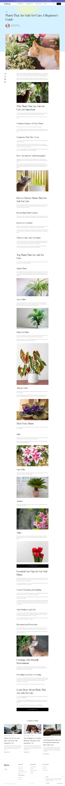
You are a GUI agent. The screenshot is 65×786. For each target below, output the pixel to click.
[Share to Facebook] (5, 76)
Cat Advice (45, 768)
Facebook (20, 777)
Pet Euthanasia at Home (22, 771)
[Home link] (6, 765)
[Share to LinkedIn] (5, 79)
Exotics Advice (45, 770)
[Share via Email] (5, 82)
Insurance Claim (21, 770)
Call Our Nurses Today (32, 709)
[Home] (10, 4)
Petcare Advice (38, 3)
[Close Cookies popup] (62, 776)
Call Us (58, 3)
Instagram (20, 779)
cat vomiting (23, 149)
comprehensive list (24, 696)
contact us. (41, 705)
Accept (48, 783)
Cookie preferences (60, 783)
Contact (31, 773)
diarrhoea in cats (34, 149)
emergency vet (23, 442)
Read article (7, 752)
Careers (31, 768)
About (45, 3)
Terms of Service (32, 783)
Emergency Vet (29, 3)
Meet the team (33, 766)
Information (20, 3)
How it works (20, 766)
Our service (20, 768)
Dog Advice (45, 766)
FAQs (19, 773)
